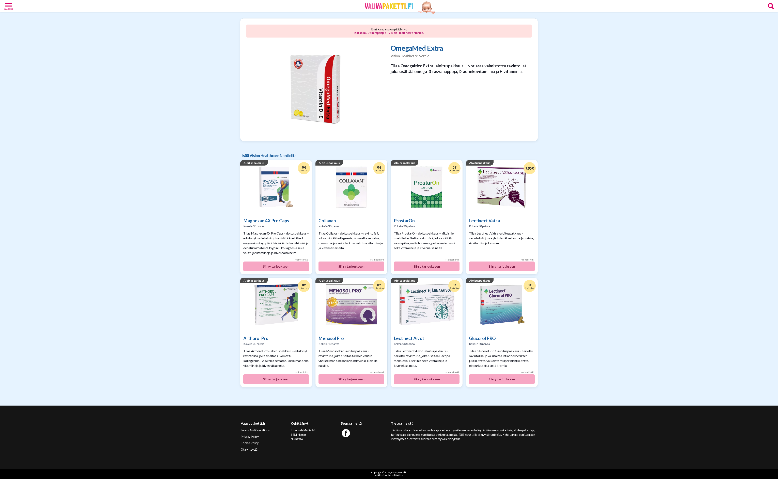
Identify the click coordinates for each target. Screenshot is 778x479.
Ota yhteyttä (249, 449)
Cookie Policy (250, 443)
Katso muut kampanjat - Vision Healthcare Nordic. (389, 32)
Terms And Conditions (255, 430)
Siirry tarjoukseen (276, 266)
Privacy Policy (250, 436)
